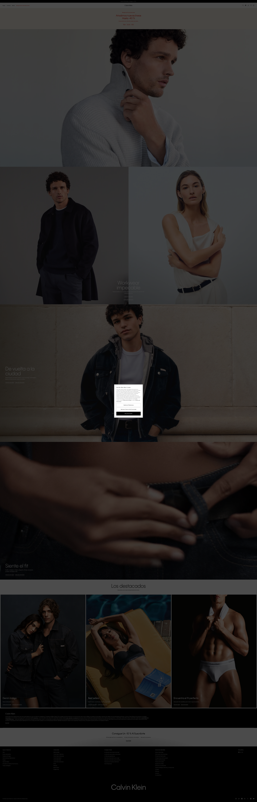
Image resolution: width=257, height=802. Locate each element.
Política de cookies (127, 400)
